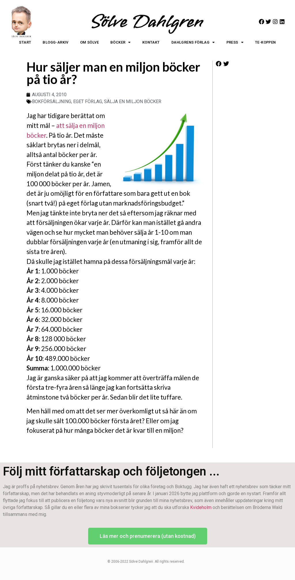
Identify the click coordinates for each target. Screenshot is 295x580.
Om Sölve (89, 42)
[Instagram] (275, 21)
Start (25, 42)
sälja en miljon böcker (132, 101)
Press (232, 42)
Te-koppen (265, 42)
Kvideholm (200, 507)
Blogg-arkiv (55, 42)
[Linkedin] (282, 21)
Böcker (117, 42)
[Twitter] (268, 21)
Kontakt (151, 42)
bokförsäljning (51, 101)
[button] (218, 64)
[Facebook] (261, 21)
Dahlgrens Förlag (190, 42)
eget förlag (87, 101)
